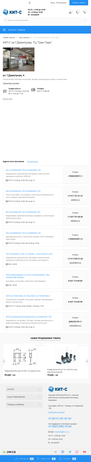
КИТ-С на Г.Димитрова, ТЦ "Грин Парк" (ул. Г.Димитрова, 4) (28, 296)
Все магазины (32, 161)
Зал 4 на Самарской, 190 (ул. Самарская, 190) (23, 233)
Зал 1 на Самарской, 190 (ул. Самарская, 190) (23, 170)
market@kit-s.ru (75, 263)
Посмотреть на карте (11, 83)
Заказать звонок (78, 3)
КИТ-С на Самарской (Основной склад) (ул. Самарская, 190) (29, 317)
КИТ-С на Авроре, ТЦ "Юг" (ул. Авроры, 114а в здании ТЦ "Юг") (29, 254)
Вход (53, 3)
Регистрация (61, 3)
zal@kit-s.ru (75, 200)
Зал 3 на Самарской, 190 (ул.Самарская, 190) (23, 212)
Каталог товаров (16, 29)
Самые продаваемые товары (45, 338)
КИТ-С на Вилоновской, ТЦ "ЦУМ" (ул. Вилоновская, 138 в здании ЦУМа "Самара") (28, 276)
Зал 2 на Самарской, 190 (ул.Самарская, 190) (23, 191)
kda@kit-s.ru (75, 221)
